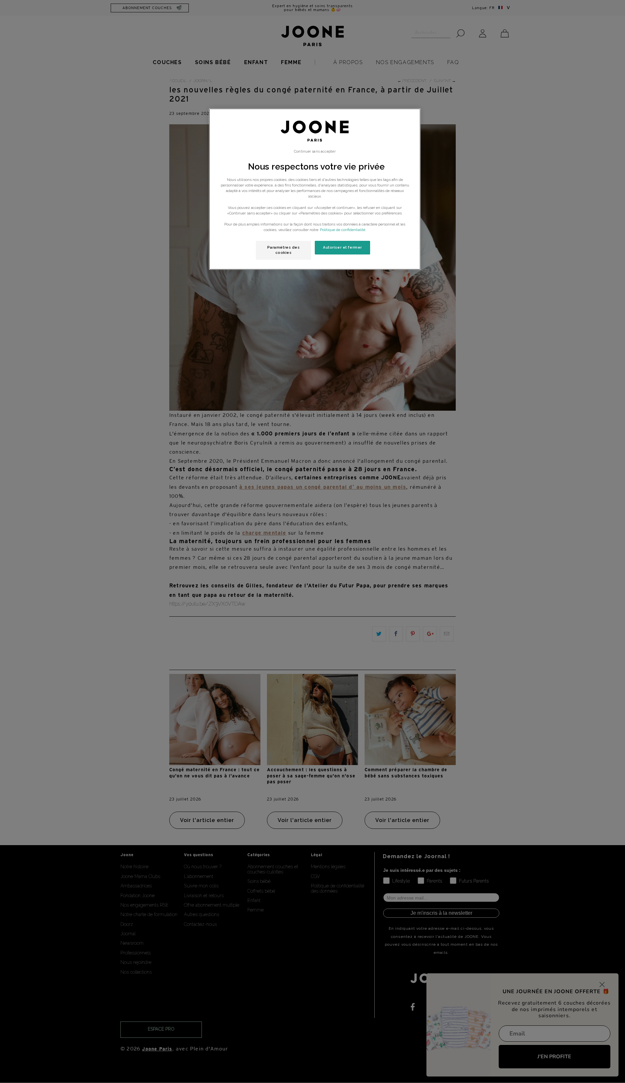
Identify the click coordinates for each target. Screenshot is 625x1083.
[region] (315, 189)
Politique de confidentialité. (343, 229)
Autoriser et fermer (342, 247)
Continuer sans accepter (314, 151)
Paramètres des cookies (283, 250)
